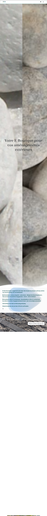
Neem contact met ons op (36, 323)
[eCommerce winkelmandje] (40, 1)
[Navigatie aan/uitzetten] (43, 1)
